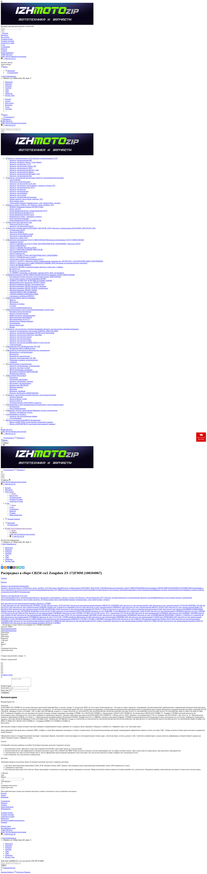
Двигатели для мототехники (22, 598)
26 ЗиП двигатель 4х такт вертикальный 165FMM (115, 615)
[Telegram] (23, 567)
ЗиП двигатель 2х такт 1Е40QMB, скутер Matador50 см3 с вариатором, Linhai (116, 611)
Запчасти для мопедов (112, 598)
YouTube (8, 88)
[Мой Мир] (8, 567)
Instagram (8, 84)
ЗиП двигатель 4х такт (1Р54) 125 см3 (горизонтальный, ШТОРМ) (72, 615)
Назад (14, 494)
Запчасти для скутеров (166, 598)
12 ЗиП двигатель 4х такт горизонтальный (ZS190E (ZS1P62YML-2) (32, 609)
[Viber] (14, 567)
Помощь (4, 822)
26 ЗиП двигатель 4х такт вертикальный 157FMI (147, 613)
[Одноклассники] (5, 567)
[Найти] (2, 31)
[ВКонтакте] (2, 567)
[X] (11, 567)
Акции (3, 795)
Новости (4, 803)
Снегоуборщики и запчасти (188, 590)
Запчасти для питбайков (149, 598)
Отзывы (4, 805)
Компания (4, 797)
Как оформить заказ (8, 828)
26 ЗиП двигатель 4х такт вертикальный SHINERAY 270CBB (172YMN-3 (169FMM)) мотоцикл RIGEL (79, 619)
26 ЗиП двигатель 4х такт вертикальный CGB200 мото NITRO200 (147, 617)
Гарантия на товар (7, 816)
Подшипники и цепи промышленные (140, 590)
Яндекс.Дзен (10, 95)
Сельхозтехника (87, 590)
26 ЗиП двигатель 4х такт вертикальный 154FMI (41, 613)
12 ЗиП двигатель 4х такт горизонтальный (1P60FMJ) (100, 607)
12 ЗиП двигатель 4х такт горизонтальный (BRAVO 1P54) (141, 607)
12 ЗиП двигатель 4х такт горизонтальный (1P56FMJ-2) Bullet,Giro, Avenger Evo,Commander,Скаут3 (43, 607)
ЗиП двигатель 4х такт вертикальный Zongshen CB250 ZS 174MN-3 (133, 621)
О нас (11, 507)
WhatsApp (9, 93)
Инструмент (97, 590)
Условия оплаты (7, 813)
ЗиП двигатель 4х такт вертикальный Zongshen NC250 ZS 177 (80, 609)
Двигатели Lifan (54, 588)
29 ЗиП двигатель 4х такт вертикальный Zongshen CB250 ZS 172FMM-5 (34, 623)
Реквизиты (5, 818)
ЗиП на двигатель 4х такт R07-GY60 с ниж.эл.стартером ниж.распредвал (130, 609)
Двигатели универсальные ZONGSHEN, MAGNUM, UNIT (82, 588)
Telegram (8, 86)
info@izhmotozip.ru (9, 76)
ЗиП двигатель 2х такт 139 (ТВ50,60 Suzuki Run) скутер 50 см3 (26, 611)
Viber (7, 90)
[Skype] (20, 567)
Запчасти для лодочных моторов (114, 590)
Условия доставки (7, 815)
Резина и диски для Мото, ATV (37, 588)
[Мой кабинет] (2, 472)
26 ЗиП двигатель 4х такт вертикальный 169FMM (104, 617)
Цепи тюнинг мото (51, 600)
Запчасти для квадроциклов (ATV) (91, 598)
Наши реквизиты (7, 807)
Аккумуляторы (6, 598)
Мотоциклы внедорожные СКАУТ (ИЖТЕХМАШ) (123, 588)
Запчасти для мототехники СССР (13, 588)
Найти (4, 865)
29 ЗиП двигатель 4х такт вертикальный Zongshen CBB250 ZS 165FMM (90, 605)
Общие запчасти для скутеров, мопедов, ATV (27, 600)
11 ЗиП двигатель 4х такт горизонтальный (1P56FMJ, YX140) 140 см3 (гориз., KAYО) (32, 605)
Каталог (4, 793)
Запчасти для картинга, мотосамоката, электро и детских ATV (56, 598)
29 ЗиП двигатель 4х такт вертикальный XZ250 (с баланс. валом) (84, 621)
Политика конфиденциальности (12, 820)
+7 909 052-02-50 (9, 59)
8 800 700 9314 (6, 54)
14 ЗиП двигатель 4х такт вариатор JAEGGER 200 (68, 611)
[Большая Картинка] (8, 629)
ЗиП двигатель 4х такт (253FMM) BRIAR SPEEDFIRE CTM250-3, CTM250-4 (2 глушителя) (168, 615)
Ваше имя (5, 690)
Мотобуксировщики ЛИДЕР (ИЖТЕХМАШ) (159, 588)
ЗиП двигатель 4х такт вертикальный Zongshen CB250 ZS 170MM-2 (35, 621)
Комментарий (6, 686)
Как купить (13, 495)
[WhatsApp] (17, 567)
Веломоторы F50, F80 (52, 590)
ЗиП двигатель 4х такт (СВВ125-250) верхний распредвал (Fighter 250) (143, 619)
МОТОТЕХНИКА (182, 588)
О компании (5, 801)
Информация (5, 809)
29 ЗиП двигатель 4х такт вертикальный (132, 605)
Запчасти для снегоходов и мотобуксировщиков (26, 590)
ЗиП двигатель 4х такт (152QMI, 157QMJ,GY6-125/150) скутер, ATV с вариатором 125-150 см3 (94, 613)
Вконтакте (9, 82)
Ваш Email (5, 688)
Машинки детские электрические (166, 590)
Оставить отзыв (7, 675)
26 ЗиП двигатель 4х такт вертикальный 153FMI (163, 611)
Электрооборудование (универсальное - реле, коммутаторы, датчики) (84, 600)
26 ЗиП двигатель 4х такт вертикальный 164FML (29, 615)
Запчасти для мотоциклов (130, 598)
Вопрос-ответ (6, 826)
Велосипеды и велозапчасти (70, 590)
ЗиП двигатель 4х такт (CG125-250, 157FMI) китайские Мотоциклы (60, 617)
